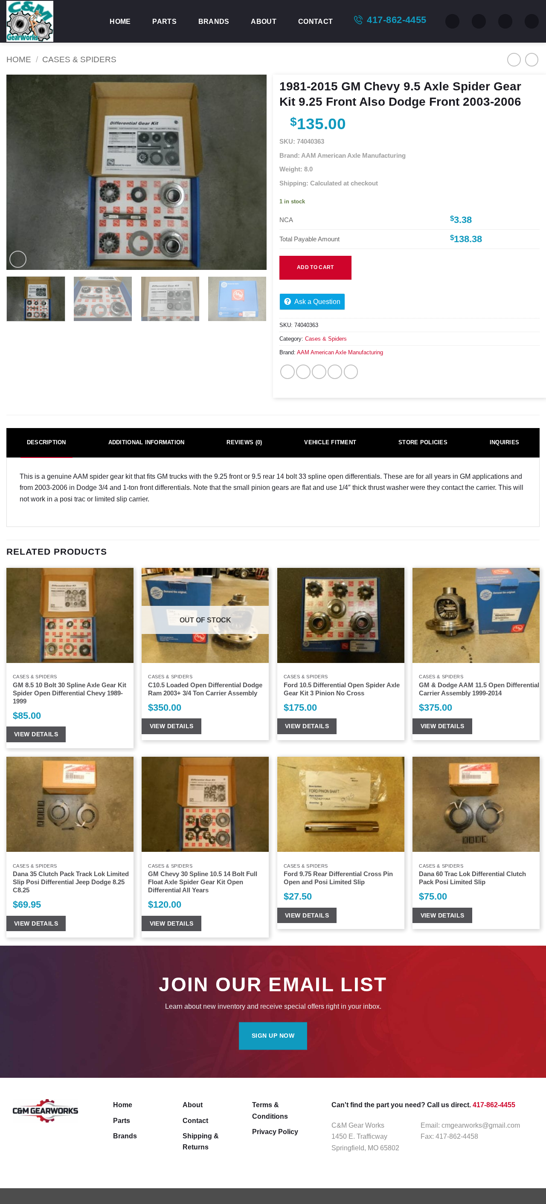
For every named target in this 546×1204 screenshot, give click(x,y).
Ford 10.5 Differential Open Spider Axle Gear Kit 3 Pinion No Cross (342, 689)
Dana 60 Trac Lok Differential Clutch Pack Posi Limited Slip (472, 878)
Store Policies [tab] (422, 442)
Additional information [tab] (146, 442)
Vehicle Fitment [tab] (330, 442)
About (263, 21)
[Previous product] (532, 60)
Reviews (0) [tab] (244, 442)
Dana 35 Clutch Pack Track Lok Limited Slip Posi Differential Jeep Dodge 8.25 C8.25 (71, 882)
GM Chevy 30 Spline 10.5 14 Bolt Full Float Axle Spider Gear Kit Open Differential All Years (202, 882)
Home (120, 21)
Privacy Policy (275, 1131)
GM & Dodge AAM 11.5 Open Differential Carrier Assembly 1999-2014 (479, 689)
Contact (315, 21)
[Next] (250, 172)
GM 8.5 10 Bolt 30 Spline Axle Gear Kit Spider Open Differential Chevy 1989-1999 (69, 693)
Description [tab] (46, 442)
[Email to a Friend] (319, 372)
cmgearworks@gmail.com (480, 1125)
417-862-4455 (396, 19)
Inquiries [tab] (504, 442)
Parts (164, 21)
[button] (505, 21)
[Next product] (514, 60)
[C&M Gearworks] (49, 21)
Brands (213, 21)
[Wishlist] (479, 21)
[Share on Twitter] (303, 372)
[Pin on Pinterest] (335, 372)
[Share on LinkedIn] (351, 372)
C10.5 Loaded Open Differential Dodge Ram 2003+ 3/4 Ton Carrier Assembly (205, 689)
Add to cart (315, 267)
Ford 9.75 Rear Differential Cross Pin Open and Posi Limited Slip (338, 878)
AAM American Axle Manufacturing (340, 352)
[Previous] (22, 172)
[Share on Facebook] (287, 372)
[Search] (452, 21)
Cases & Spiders (79, 59)
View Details (36, 734)
